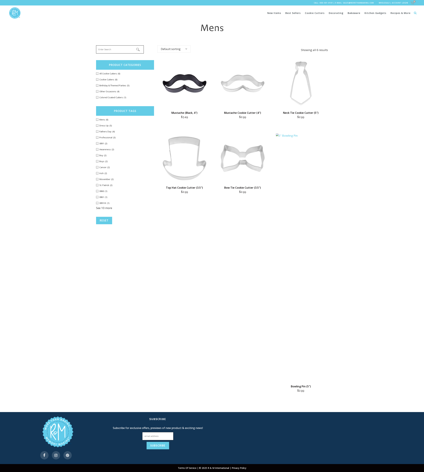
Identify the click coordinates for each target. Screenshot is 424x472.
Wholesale (384, 3)
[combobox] (173, 49)
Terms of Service (187, 468)
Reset (104, 220)
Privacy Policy (239, 468)
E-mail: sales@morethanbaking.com (354, 3)
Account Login (400, 3)
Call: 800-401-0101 (323, 3)
